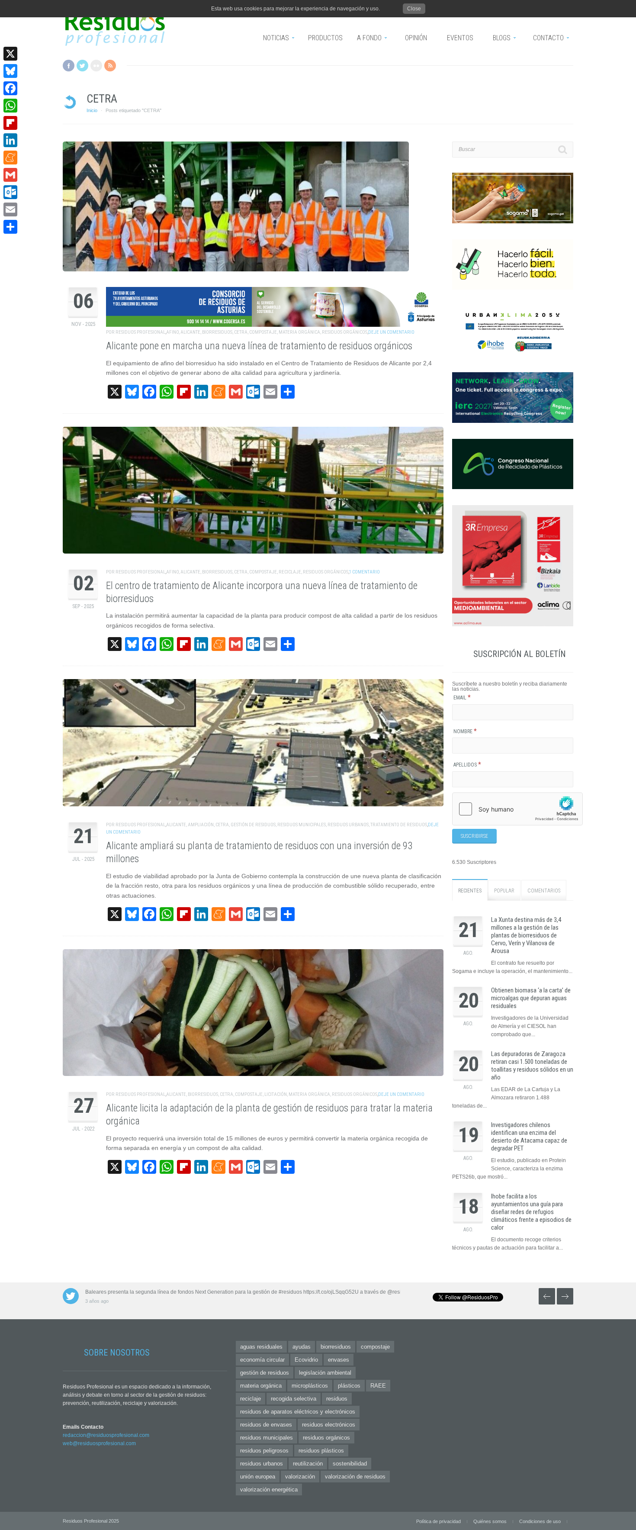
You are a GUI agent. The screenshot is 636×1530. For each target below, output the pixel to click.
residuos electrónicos (328, 1424)
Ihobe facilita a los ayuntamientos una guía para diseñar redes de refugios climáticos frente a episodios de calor (531, 1211)
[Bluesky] (10, 71)
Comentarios (543, 891)
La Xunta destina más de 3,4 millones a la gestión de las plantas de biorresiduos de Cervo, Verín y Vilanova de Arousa (526, 935)
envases (338, 1359)
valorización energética (269, 1489)
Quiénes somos (490, 1521)
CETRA (240, 332)
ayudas (301, 1346)
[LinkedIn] (10, 140)
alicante (190, 332)
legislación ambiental (325, 1372)
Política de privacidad (438, 1521)
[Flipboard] (10, 123)
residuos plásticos (321, 1450)
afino (172, 332)
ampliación (201, 825)
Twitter (82, 65)
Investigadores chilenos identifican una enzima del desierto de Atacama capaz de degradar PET (529, 1136)
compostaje (263, 332)
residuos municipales (301, 825)
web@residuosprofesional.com (99, 1443)
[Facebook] (10, 88)
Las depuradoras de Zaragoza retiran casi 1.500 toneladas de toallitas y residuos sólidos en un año (532, 1065)
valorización (300, 1476)
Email (462, 698)
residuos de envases (266, 1424)
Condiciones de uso (540, 1521)
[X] (10, 53)
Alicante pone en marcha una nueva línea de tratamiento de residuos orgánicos (259, 346)
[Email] (10, 209)
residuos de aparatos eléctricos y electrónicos (297, 1411)
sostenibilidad (350, 1463)
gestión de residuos (253, 825)
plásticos (349, 1385)
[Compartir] (10, 226)
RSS (110, 65)
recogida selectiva (293, 1398)
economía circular (262, 1359)
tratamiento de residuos (398, 825)
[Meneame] (10, 157)
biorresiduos (217, 332)
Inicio (92, 110)
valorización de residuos (355, 1476)
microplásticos (310, 1385)
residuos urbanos (348, 825)
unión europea (257, 1476)
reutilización (308, 1463)
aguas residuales (261, 1346)
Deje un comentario (391, 332)
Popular (504, 891)
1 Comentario (364, 572)
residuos (336, 1398)
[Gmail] (10, 175)
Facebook (68, 65)
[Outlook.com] (10, 192)
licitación (275, 1094)
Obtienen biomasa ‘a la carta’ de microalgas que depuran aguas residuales (531, 998)
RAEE (378, 1385)
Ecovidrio (306, 1359)
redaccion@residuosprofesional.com (106, 1435)
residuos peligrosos (264, 1450)
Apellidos (467, 765)
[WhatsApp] (10, 105)
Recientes (470, 891)
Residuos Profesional (140, 332)
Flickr (96, 65)
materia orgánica (299, 332)
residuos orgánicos (344, 332)
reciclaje (290, 572)
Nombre (465, 731)
